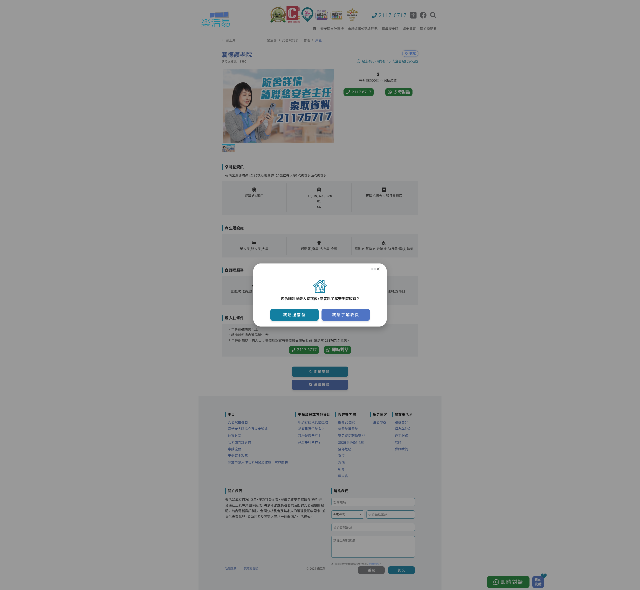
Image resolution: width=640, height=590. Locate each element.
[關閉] (378, 269)
